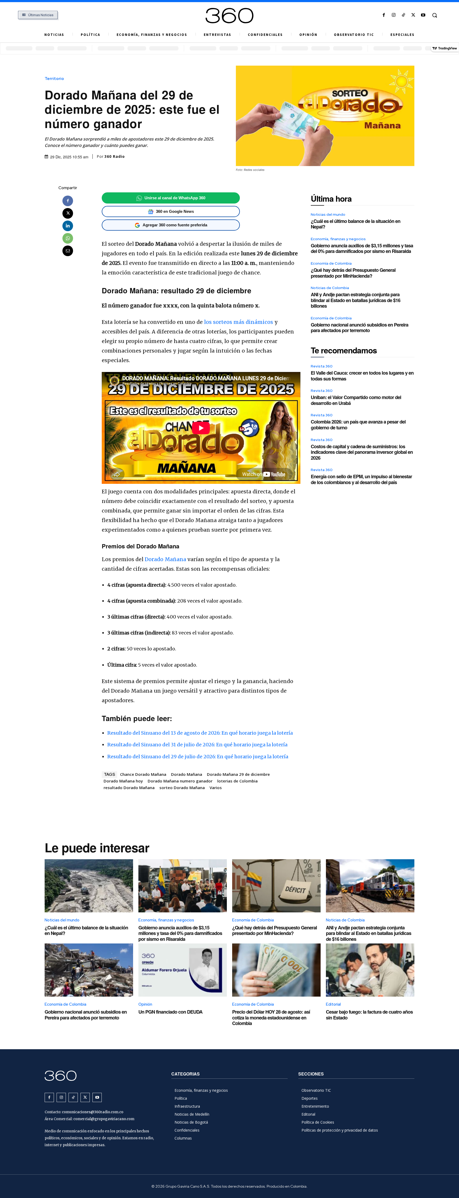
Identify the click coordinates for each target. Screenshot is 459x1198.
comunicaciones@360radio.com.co (92, 1112)
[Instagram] (393, 15)
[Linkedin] (67, 226)
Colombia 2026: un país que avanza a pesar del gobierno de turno (358, 424)
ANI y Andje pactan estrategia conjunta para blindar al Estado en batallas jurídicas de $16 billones (355, 300)
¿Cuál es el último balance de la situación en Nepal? (355, 224)
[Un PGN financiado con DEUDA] (182, 970)
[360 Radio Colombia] (229, 15)
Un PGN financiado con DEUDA (170, 1011)
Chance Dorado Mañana (143, 774)
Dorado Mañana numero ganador (180, 781)
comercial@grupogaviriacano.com (103, 1119)
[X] (413, 15)
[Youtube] (423, 15)
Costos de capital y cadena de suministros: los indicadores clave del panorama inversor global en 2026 (362, 452)
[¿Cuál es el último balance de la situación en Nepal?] (89, 885)
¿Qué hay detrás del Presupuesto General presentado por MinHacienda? (353, 272)
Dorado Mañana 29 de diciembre (238, 774)
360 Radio (114, 156)
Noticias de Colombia (330, 287)
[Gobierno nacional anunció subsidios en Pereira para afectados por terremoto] (89, 970)
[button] (434, 15)
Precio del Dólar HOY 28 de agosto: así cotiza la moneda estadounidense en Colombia (271, 1017)
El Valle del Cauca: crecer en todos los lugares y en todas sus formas (362, 375)
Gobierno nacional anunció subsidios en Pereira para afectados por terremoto (359, 327)
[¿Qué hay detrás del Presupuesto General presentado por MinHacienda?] (276, 885)
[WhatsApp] (67, 238)
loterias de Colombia (237, 781)
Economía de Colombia (331, 263)
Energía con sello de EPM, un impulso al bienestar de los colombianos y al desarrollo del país (361, 479)
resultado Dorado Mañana (129, 787)
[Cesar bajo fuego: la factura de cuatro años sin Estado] (370, 970)
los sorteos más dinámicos (238, 322)
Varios (216, 787)
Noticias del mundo (328, 214)
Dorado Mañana (165, 559)
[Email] (67, 250)
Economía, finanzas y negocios (338, 238)
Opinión (145, 1004)
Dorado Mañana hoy (123, 781)
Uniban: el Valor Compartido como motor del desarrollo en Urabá (356, 400)
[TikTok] (403, 15)
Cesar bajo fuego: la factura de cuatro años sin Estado (369, 1014)
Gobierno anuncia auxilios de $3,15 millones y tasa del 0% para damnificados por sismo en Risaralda (362, 248)
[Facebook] (383, 15)
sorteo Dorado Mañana (182, 787)
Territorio (54, 79)
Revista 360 (322, 366)
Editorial (333, 1004)
